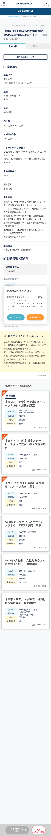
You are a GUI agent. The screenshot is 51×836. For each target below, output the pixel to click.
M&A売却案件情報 (13, 16)
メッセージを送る (17, 829)
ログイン (46, 5)
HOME (3, 16)
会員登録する (35, 317)
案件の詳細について (25, 57)
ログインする (15, 317)
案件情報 (13, 46)
